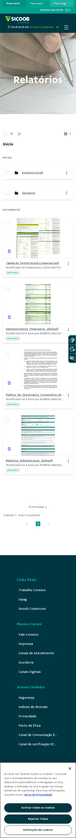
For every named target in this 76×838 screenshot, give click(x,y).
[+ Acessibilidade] (72, 358)
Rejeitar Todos (38, 818)
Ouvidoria (28, 193)
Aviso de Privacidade (38, 794)
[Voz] (72, 349)
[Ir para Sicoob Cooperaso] (17, 20)
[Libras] (72, 340)
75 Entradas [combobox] (36, 507)
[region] (38, 800)
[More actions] (66, 172)
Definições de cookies (38, 829)
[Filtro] (11, 133)
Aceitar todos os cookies (38, 807)
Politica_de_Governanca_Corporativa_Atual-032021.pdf (35, 394)
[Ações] (68, 263)
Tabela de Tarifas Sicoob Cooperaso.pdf (32, 263)
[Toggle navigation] (66, 27)
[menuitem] (13, 3)
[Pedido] (19, 133)
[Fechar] (70, 768)
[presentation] (14, 3)
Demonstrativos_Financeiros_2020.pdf (32, 328)
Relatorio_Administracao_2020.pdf (29, 460)
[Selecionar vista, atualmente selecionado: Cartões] (68, 133)
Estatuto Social (32, 172)
